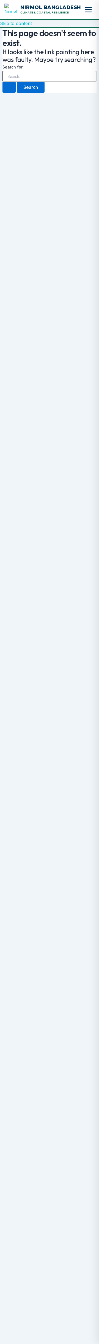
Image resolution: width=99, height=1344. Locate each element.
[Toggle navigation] (88, 10)
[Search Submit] (9, 87)
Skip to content (16, 23)
